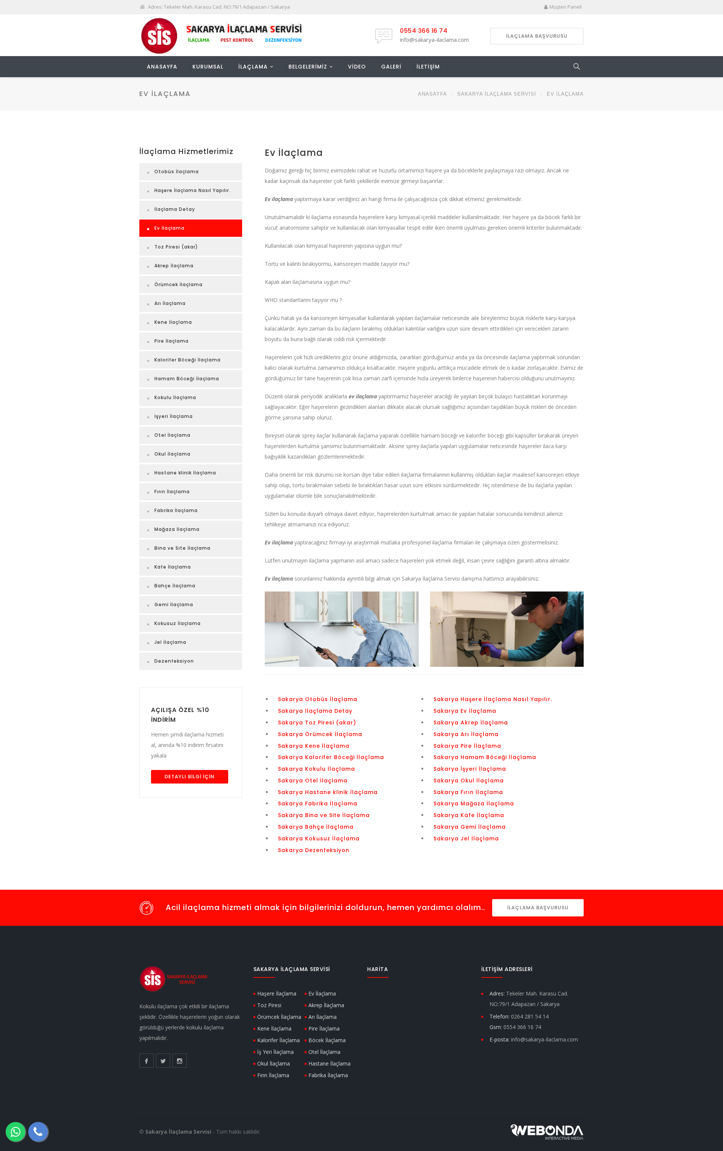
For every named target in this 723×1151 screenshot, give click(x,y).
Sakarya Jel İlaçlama (466, 838)
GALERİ (391, 66)
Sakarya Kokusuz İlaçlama (319, 838)
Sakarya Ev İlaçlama (464, 711)
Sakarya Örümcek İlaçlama (320, 734)
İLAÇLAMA (253, 66)
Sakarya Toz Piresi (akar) (317, 722)
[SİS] (224, 34)
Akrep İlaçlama (174, 265)
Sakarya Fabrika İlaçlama (317, 803)
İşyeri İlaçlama (173, 416)
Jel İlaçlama (170, 642)
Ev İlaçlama (169, 228)
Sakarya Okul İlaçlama (468, 780)
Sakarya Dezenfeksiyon (313, 850)
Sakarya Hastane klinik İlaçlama (328, 792)
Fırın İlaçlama (172, 491)
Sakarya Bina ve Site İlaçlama (324, 815)
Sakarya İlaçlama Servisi (496, 94)
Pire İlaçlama (171, 341)
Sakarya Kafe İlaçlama (468, 815)
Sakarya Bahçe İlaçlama (316, 827)
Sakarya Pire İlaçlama (467, 746)
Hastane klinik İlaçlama (185, 473)
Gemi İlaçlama (173, 604)
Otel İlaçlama (172, 435)
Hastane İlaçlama (329, 1063)
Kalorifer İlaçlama (278, 1040)
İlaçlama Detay (174, 209)
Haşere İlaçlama (276, 993)
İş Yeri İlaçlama (275, 1051)
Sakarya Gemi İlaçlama (469, 827)
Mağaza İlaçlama (177, 529)
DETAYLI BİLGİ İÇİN (190, 776)
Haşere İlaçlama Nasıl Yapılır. (192, 190)
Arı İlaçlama (170, 303)
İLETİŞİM (428, 66)
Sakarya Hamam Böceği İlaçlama (484, 757)
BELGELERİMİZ (307, 66)
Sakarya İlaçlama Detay (315, 711)
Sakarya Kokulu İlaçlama (316, 769)
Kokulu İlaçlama (175, 397)
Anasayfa (432, 94)
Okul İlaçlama (172, 454)
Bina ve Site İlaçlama (182, 548)
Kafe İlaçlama (172, 567)
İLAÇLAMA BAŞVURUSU (538, 907)
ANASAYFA (162, 66)
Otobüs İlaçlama (176, 171)
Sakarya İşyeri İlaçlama (469, 769)
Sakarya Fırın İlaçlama (468, 792)
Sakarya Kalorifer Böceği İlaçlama (331, 757)
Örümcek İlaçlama (178, 284)
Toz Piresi (269, 1005)
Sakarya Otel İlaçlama (313, 780)
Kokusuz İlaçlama (177, 623)
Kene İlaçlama (173, 322)
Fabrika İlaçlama (176, 510)
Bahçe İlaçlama (174, 585)
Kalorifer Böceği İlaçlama (187, 360)
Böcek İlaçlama (327, 1040)
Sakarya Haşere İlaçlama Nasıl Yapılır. (492, 699)
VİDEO (357, 66)
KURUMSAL (207, 66)
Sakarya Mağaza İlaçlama (473, 803)
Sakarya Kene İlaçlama (313, 746)
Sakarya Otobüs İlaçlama (317, 699)
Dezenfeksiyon (174, 661)
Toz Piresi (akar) (176, 247)
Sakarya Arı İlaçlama (466, 734)
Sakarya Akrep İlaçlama (470, 722)
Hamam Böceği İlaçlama (186, 378)
